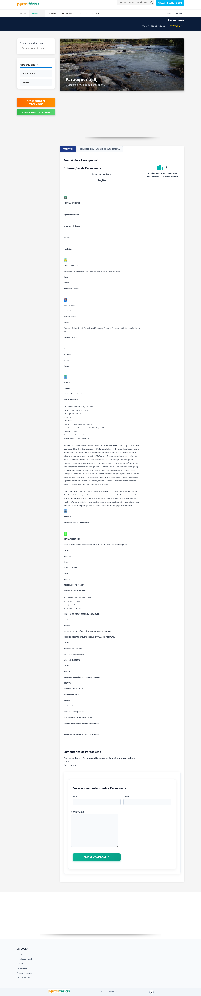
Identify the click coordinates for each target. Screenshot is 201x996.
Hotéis (52, 13)
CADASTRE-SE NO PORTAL (170, 2)
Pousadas (68, 13)
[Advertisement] (122, 116)
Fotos (83, 13)
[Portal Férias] (28, 5)
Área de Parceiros (24, 973)
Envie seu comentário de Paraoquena (100, 149)
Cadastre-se (22, 968)
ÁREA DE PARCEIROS (175, 13)
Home (23, 13)
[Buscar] (151, 2)
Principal (68, 149)
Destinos (37, 13)
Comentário (77, 812)
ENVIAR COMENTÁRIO (96, 857)
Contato (97, 13)
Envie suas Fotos (24, 978)
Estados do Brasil (24, 959)
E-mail (126, 796)
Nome (76, 796)
